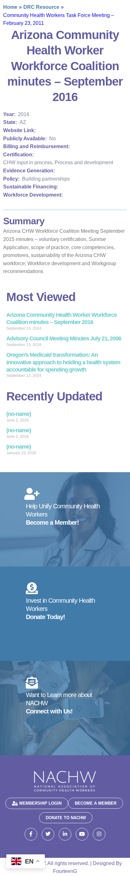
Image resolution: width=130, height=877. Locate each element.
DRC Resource (41, 7)
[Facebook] (31, 834)
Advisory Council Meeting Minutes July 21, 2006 (63, 338)
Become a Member (95, 803)
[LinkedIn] (65, 834)
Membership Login (40, 803)
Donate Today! (45, 616)
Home (10, 7)
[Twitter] (48, 834)
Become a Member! (52, 522)
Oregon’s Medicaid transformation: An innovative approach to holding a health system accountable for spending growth (63, 362)
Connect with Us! (49, 711)
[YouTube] (82, 834)
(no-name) (18, 414)
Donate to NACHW (66, 817)
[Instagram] (99, 834)
